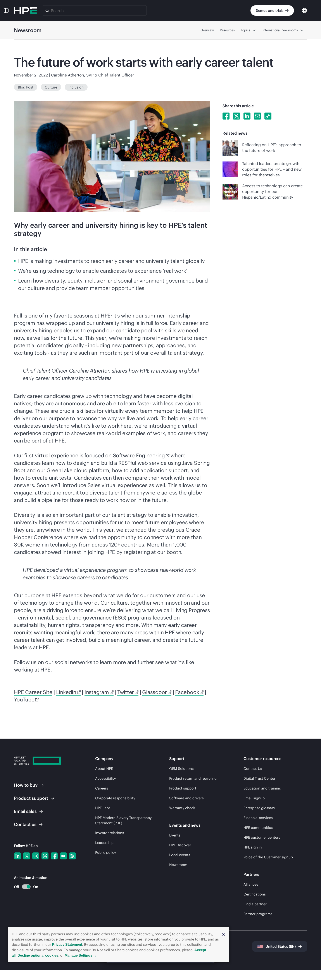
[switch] (23, 886)
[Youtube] (63, 855)
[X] (26, 855)
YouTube (24, 699)
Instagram (97, 692)
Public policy (105, 852)
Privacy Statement (67, 944)
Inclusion (76, 87)
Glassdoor (154, 692)
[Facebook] (54, 855)
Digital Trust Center (259, 778)
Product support (182, 788)
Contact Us (252, 768)
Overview (207, 30)
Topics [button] (245, 30)
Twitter (125, 692)
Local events (179, 855)
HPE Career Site (33, 692)
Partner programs (258, 914)
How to (26, 785)
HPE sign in (252, 847)
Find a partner (255, 904)
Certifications (254, 894)
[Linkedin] (17, 855)
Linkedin (66, 692)
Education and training (262, 788)
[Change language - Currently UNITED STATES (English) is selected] (304, 10)
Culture (51, 87)
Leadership (104, 842)
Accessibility (105, 778)
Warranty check (182, 808)
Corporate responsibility (115, 798)
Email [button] (25, 811)
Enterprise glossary (259, 808)
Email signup (254, 798)
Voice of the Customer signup (268, 857)
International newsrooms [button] (280, 30)
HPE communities (258, 827)
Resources (227, 30)
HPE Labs (102, 808)
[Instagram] (35, 855)
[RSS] (72, 855)
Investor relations (109, 833)
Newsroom (178, 864)
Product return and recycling (193, 778)
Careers (101, 788)
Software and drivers (186, 798)
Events (174, 835)
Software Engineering (139, 455)
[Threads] (44, 855)
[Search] (47, 10)
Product (31, 798)
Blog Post (25, 87)
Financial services (258, 818)
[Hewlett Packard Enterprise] (25, 10)
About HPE (104, 768)
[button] (223, 934)
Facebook (187, 692)
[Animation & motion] (26, 886)
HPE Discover (180, 845)
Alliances (250, 884)
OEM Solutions (181, 768)
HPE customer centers (261, 837)
